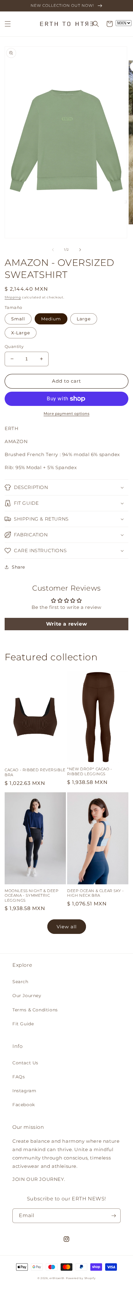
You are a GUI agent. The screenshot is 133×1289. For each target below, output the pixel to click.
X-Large (20, 333)
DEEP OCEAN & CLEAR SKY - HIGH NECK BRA (95, 893)
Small (18, 319)
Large (84, 319)
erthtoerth (57, 1278)
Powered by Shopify (81, 1278)
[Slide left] (53, 250)
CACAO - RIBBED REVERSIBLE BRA (35, 772)
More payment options (66, 413)
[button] (8, 24)
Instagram (24, 1090)
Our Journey (26, 995)
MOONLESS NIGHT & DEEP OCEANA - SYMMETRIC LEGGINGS (32, 895)
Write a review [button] (66, 624)
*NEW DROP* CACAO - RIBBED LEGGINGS (89, 771)
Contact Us (25, 1063)
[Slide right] (80, 250)
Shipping (13, 297)
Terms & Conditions (35, 1010)
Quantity (14, 346)
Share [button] (18, 567)
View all (67, 927)
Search (20, 981)
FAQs (18, 1077)
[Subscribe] (113, 1215)
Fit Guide (23, 1024)
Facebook (23, 1104)
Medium (51, 319)
